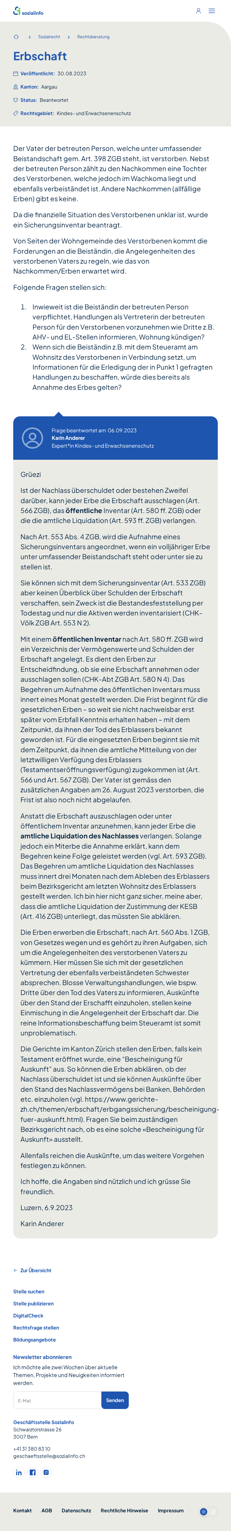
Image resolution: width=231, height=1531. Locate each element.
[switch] (208, 1512)
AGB (47, 1510)
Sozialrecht (49, 36)
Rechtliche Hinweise (124, 1510)
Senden (115, 1400)
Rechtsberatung (93, 36)
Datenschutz (76, 1510)
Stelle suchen (28, 1291)
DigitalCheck (28, 1315)
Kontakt (22, 1510)
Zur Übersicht (35, 1270)
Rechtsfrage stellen (36, 1327)
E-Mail (24, 1400)
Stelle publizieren (33, 1303)
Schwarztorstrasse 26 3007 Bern (37, 1433)
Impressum (171, 1510)
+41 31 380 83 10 (32, 1448)
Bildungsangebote (34, 1339)
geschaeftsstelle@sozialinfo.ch (49, 1456)
